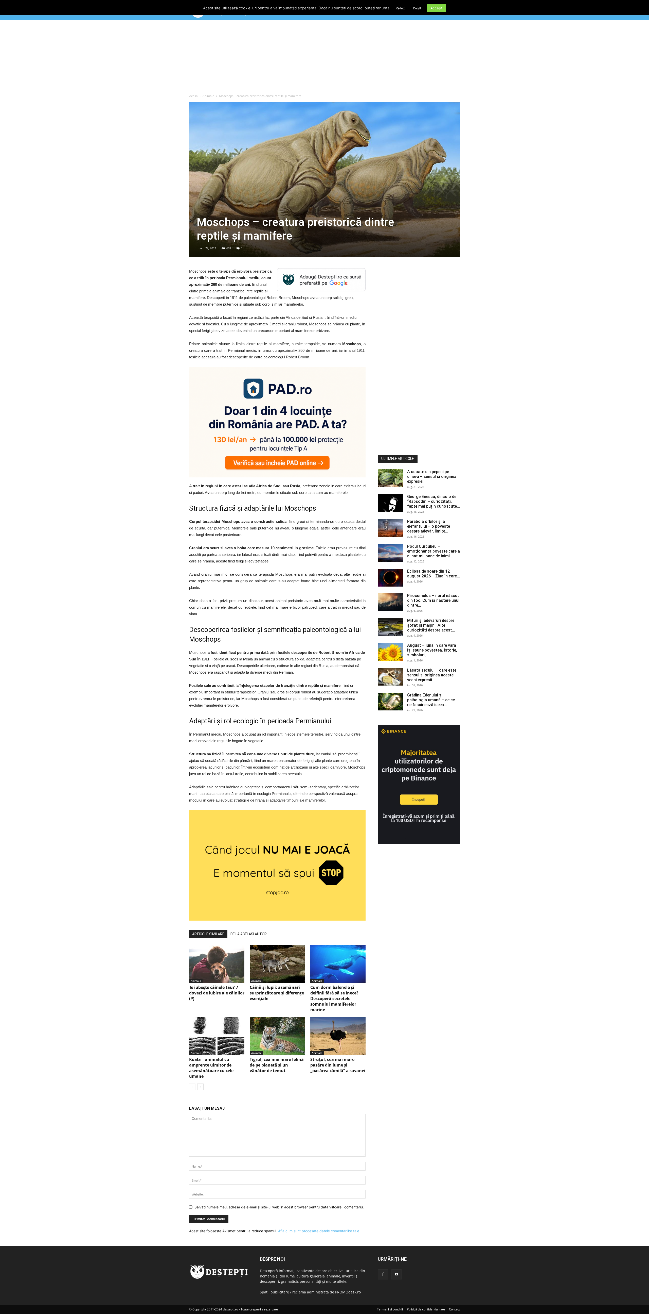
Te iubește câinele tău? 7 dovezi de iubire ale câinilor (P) (216, 993)
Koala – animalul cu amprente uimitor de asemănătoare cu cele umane (211, 1068)
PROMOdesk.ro (348, 1292)
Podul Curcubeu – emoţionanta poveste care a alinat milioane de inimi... (433, 551)
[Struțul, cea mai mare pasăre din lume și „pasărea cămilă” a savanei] (338, 1036)
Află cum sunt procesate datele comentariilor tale (318, 1231)
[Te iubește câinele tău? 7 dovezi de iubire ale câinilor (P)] (216, 964)
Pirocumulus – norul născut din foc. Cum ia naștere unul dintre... (433, 600)
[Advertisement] (324, 58)
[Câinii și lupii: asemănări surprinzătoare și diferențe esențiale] (277, 964)
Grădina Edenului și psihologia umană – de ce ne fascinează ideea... (431, 700)
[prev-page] (192, 1087)
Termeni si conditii (390, 1309)
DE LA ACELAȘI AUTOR (248, 934)
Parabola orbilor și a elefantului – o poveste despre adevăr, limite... (428, 526)
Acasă (193, 96)
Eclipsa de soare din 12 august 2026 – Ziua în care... (433, 573)
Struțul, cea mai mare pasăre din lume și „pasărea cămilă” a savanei (337, 1065)
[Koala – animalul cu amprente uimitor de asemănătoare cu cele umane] (216, 1036)
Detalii (417, 8)
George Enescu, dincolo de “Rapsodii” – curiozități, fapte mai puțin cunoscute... (433, 501)
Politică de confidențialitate (426, 1309)
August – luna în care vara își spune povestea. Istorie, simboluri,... (432, 650)
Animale (208, 96)
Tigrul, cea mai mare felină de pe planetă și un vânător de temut (277, 1065)
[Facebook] (383, 1274)
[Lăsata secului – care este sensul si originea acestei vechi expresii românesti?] (390, 677)
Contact (454, 1309)
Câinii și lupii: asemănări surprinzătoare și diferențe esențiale (277, 993)
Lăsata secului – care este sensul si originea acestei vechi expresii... (431, 675)
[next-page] (200, 1087)
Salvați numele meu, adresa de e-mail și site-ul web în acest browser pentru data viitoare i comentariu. (279, 1207)
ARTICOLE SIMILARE (208, 934)
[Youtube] (396, 1274)
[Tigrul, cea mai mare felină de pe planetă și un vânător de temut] (277, 1036)
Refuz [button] (400, 8)
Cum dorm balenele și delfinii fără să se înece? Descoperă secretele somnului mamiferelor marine (334, 998)
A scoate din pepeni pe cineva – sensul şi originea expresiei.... (431, 476)
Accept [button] (436, 8)
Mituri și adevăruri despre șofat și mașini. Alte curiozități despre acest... (431, 625)
